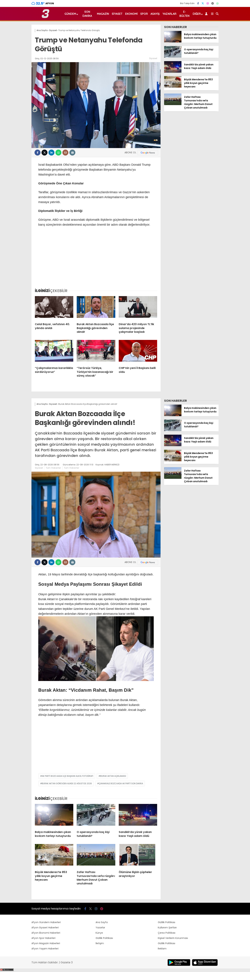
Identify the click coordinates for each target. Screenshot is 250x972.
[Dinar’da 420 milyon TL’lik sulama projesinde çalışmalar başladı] (138, 308)
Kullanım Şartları (167, 927)
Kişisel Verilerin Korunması (173, 938)
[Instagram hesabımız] (208, 3)
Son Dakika (87, 13)
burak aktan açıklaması (113, 776)
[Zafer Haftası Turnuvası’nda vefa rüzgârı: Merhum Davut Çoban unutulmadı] (172, 104)
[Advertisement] (96, 260)
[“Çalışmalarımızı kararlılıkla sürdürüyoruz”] (54, 352)
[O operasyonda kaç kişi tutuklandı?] (172, 56)
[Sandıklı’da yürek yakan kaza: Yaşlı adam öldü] (172, 72)
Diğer (197, 13)
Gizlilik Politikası (104, 938)
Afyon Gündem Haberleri (46, 922)
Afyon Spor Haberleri (43, 938)
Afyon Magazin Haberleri (45, 943)
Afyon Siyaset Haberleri (45, 927)
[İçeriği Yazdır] (72, 153)
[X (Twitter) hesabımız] (203, 3)
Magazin (103, 13)
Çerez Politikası (166, 932)
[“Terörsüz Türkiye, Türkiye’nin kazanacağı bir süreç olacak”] (96, 352)
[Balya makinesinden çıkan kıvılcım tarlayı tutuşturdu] (172, 41)
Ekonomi (131, 13)
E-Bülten (184, 13)
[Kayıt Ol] (207, 14)
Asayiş (155, 13)
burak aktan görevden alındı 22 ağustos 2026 (67, 783)
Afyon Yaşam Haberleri (45, 948)
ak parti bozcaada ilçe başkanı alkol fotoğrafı (67, 776)
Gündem (70, 13)
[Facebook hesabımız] (198, 3)
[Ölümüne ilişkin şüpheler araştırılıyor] (138, 856)
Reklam (162, 948)
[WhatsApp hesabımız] (217, 3)
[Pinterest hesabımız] (212, 3)
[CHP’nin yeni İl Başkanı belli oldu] (138, 352)
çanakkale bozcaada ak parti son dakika (121, 783)
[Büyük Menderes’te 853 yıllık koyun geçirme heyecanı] (172, 86)
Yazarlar (169, 13)
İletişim (100, 943)
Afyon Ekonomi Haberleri (45, 932)
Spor (144, 13)
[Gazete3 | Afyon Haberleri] (45, 17)
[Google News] (148, 152)
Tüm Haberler (53, 467)
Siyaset (117, 13)
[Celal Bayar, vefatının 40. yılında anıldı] (54, 308)
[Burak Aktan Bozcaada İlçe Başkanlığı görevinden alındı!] (96, 308)
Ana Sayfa (102, 922)
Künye (99, 932)
